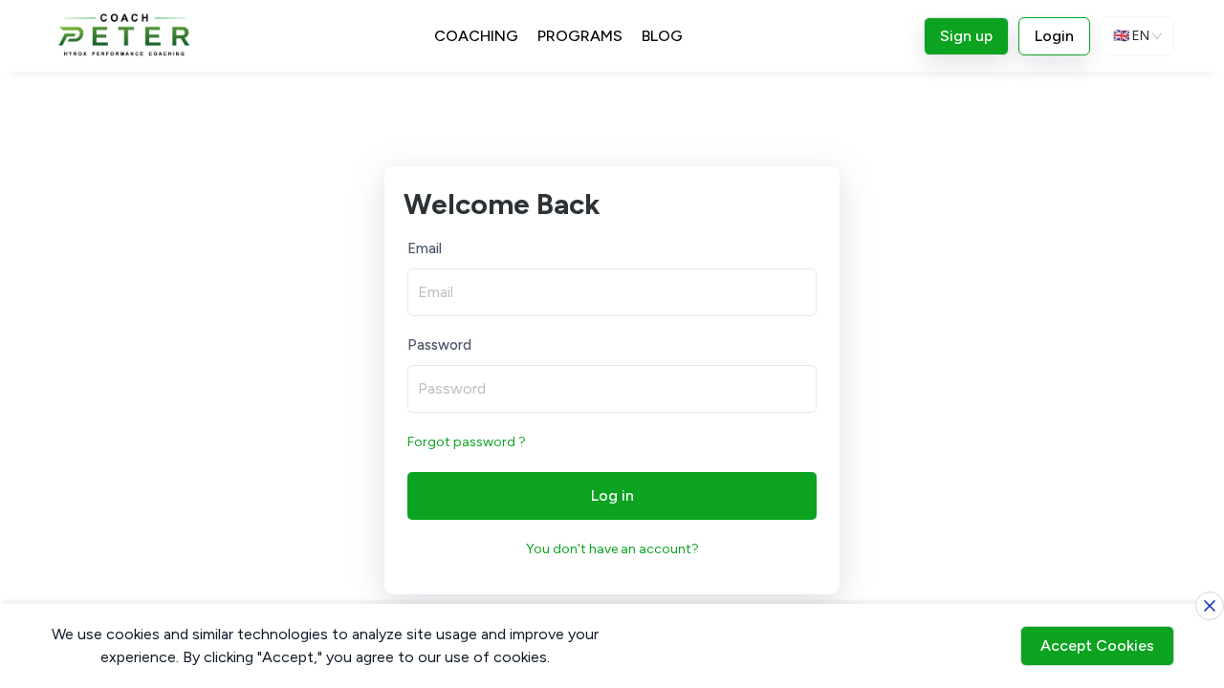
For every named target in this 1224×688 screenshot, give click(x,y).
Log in (612, 495)
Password (439, 345)
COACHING (476, 36)
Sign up (966, 36)
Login (1054, 36)
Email (424, 248)
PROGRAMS (580, 36)
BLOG (662, 36)
